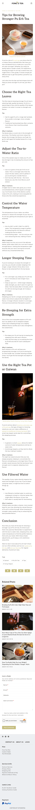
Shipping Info (6, 771)
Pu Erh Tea (15, 560)
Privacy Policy (6, 769)
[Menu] (3, 3)
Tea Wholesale (6, 753)
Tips (24, 560)
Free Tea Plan (6, 750)
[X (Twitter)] (14, 570)
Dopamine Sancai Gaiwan (17, 56)
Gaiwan (6, 560)
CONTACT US (9, 742)
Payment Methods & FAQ (10, 772)
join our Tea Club (15, 548)
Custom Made (6, 752)
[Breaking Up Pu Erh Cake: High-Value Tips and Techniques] (17, 593)
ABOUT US (19, 742)
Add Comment (8, 700)
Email (5, 690)
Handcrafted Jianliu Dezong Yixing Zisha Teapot (17, 421)
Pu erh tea (16, 60)
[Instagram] (8, 736)
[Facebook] (7, 570)
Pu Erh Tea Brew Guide (9, 788)
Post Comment (9, 727)
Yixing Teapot (8, 564)
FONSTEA (22, 808)
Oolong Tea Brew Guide (9, 790)
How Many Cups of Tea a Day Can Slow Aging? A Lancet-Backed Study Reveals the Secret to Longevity (17, 635)
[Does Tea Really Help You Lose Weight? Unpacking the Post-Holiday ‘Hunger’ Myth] (17, 651)
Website (6, 695)
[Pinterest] (20, 570)
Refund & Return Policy (9, 774)
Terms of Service (7, 767)
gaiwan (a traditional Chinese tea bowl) (14, 431)
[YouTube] (5, 736)
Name (5, 685)
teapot (19, 443)
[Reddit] (27, 570)
